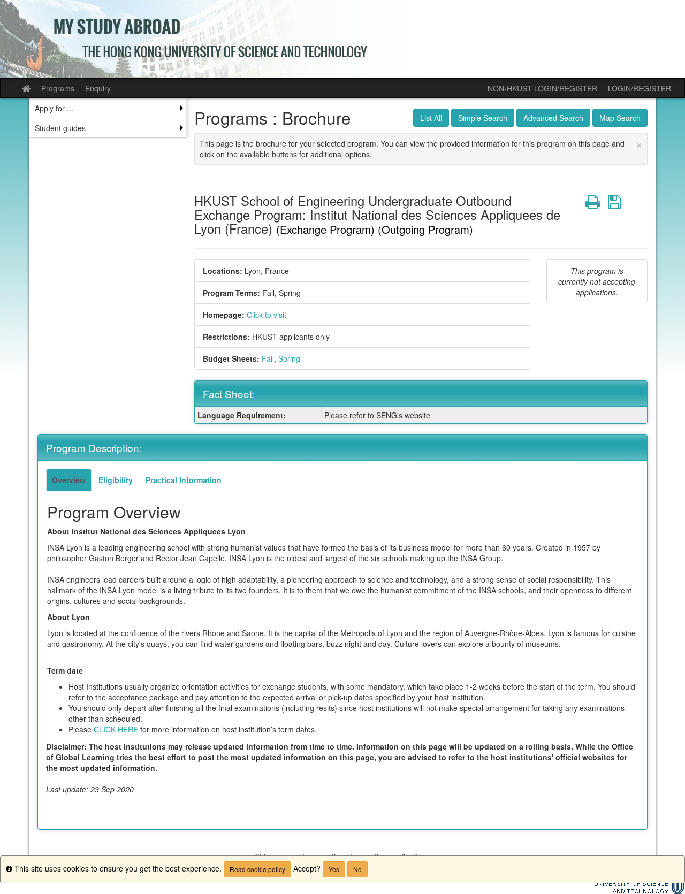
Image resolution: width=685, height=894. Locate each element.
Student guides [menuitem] (60, 128)
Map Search (620, 117)
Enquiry (98, 88)
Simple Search (482, 117)
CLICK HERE (116, 729)
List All (431, 117)
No (357, 869)
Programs (57, 88)
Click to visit (266, 314)
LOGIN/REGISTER (639, 88)
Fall (268, 358)
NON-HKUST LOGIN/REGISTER (542, 88)
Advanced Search (553, 117)
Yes (334, 869)
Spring (289, 358)
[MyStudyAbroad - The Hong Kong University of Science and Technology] (342, 39)
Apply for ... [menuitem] (54, 108)
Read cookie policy (257, 869)
